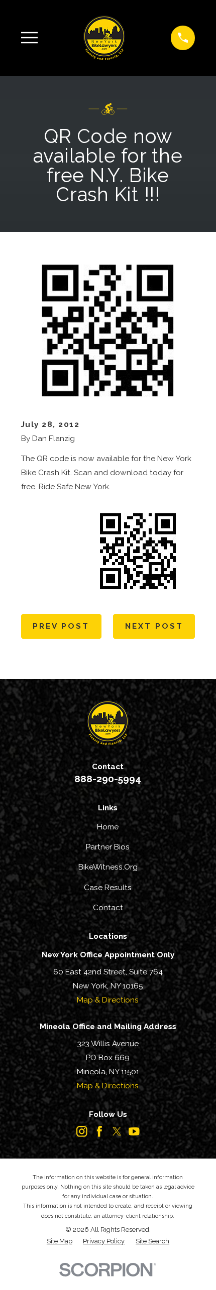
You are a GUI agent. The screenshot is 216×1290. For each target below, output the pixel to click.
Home (108, 826)
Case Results (108, 887)
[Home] (104, 38)
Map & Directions (108, 1000)
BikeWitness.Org (108, 867)
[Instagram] (81, 1131)
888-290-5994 (107, 779)
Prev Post (61, 626)
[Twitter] (117, 1131)
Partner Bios (108, 846)
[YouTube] (134, 1131)
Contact (108, 907)
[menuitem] (59, 1241)
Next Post (154, 626)
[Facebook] (99, 1131)
